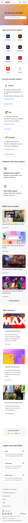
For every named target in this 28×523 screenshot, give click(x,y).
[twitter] (8, 514)
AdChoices (20, 520)
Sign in (24, 2)
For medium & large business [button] (8, 492)
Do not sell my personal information (9, 520)
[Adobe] (7, 2)
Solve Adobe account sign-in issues (14, 96)
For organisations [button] (6, 496)
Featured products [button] (6, 506)
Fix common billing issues (12, 146)
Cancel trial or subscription (12, 121)
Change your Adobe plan (12, 116)
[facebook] (3, 514)
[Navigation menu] (2, 2)
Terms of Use (4, 518)
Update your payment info (12, 141)
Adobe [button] (3, 502)
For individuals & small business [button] (9, 489)
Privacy (18, 516)
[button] (20, 2)
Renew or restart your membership (14, 118)
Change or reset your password (13, 89)
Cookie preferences (11, 518)
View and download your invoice (14, 144)
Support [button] (4, 499)
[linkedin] (11, 514)
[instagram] (5, 514)
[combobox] (15, 17)
